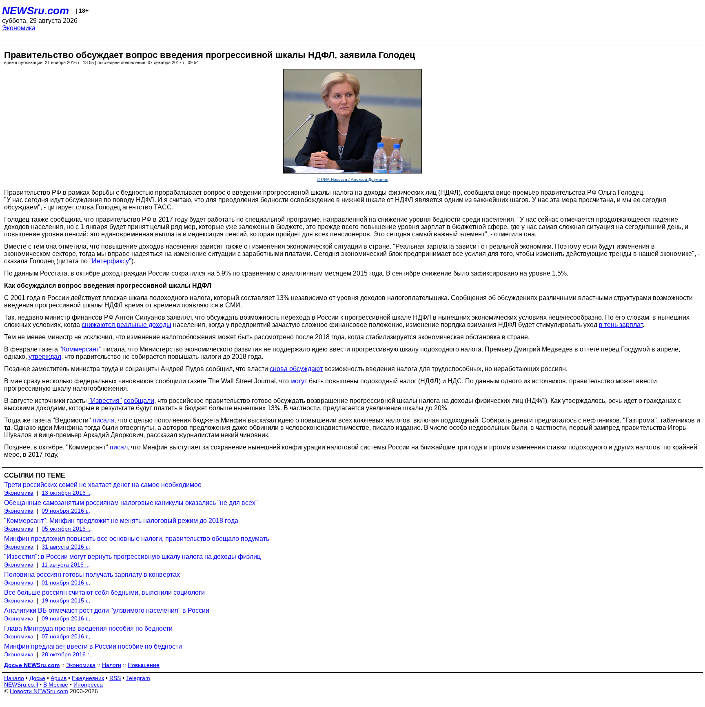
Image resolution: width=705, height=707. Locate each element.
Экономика (18, 27)
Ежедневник (88, 678)
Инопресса (88, 684)
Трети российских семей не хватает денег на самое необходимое (103, 484)
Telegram (138, 678)
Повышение (144, 665)
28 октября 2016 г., (67, 654)
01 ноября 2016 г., (66, 582)
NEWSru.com (35, 10)
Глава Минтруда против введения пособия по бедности (88, 628)
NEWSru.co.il (21, 684)
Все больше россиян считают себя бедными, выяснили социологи (104, 592)
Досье (37, 678)
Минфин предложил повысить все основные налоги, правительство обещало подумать (136, 538)
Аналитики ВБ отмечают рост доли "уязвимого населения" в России (106, 610)
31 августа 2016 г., (66, 546)
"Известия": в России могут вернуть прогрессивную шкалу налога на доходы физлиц (132, 556)
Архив (59, 678)
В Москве (55, 684)
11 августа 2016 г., (66, 564)
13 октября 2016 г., (67, 492)
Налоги (111, 665)
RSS (115, 678)
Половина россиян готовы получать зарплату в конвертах (92, 574)
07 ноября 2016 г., (66, 636)
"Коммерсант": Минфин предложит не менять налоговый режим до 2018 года (121, 520)
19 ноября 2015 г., (66, 600)
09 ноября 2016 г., (66, 510)
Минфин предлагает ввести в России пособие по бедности (93, 646)
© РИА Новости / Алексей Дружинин (352, 179)
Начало (14, 678)
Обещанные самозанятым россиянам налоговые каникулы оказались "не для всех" (131, 502)
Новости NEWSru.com (39, 691)
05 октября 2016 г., (67, 528)
